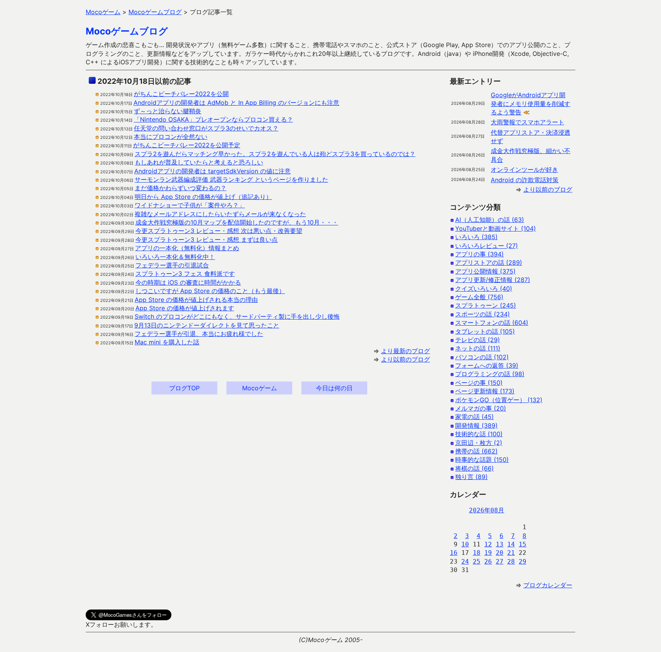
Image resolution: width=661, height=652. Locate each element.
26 (488, 561)
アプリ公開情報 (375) (485, 271)
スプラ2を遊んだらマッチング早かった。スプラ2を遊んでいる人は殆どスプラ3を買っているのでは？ (275, 154)
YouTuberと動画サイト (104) (495, 228)
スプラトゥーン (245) (485, 305)
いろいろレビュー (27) (486, 245)
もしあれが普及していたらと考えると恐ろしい (199, 162)
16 (453, 552)
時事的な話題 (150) (482, 459)
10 (465, 544)
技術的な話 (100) (479, 434)
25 (476, 561)
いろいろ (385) (476, 237)
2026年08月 (486, 510)
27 (499, 561)
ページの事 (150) (479, 382)
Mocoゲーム (259, 388)
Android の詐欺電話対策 (524, 180)
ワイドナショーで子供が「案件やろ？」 (190, 205)
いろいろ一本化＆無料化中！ (175, 257)
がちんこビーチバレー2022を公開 (181, 94)
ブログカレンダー (547, 585)
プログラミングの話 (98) (489, 374)
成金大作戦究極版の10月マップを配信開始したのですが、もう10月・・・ (236, 222)
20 (499, 552)
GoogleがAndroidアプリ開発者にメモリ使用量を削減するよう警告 (530, 103)
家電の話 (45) (474, 417)
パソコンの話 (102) (482, 357)
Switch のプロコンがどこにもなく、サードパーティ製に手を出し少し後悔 (237, 316)
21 (511, 552)
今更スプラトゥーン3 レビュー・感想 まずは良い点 (206, 239)
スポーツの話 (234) (482, 314)
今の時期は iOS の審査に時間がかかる (188, 282)
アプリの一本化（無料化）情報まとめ (187, 248)
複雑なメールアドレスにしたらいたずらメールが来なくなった (220, 214)
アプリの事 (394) (479, 254)
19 (488, 552)
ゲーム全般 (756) (479, 297)
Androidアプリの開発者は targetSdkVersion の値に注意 (212, 171)
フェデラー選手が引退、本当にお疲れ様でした (199, 333)
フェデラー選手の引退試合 (172, 265)
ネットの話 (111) (477, 348)
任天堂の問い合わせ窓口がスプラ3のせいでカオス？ (206, 128)
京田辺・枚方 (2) (478, 443)
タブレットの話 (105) (485, 331)
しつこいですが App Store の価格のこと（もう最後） (210, 291)
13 (499, 544)
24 (465, 561)
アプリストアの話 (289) (488, 262)
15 (522, 544)
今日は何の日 (334, 388)
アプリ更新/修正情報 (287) (492, 280)
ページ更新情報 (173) (484, 391)
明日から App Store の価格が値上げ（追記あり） (203, 196)
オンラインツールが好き (524, 169)
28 (511, 561)
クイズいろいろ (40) (483, 288)
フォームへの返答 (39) (486, 365)
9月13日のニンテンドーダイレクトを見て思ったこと (206, 325)
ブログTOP (184, 388)
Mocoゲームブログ (127, 31)
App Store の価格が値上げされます (184, 308)
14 (511, 544)
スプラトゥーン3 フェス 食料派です (185, 273)
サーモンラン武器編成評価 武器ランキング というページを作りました (231, 179)
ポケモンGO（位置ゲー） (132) (498, 400)
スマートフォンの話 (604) (491, 322)
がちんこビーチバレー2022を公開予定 (186, 145)
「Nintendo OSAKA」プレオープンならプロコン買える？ (213, 119)
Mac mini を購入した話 (167, 342)
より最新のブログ (405, 351)
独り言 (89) (471, 477)
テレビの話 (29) (477, 340)
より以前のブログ (405, 359)
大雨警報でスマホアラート (527, 122)
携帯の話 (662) (476, 451)
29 (522, 561)
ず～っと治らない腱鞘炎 (167, 111)
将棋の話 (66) (474, 468)
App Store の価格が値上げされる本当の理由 (196, 299)
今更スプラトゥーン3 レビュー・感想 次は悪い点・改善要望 (218, 231)
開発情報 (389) (476, 425)
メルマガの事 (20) (480, 408)
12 (488, 544)
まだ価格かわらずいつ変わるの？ (180, 188)
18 (476, 552)
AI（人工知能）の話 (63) (489, 219)
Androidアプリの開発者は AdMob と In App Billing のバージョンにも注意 (236, 102)
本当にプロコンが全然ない (170, 136)
